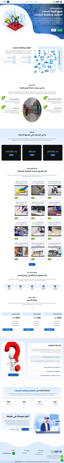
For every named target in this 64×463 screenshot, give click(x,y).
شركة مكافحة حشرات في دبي (38, 222)
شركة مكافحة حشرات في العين (55, 181)
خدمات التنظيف (52, 151)
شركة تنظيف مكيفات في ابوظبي (38, 243)
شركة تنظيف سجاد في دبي (21, 222)
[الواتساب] (62, 460)
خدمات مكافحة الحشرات (32, 151)
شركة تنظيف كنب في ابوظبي (54, 202)
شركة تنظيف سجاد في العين (21, 181)
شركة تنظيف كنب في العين (38, 181)
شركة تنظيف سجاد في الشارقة (55, 222)
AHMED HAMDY (18, 461)
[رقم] (62, 456)
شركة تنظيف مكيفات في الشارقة (21, 243)
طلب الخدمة (49, 329)
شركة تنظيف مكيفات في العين (55, 243)
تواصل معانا (25, 429)
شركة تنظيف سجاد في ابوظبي (38, 202)
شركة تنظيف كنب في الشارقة (21, 202)
